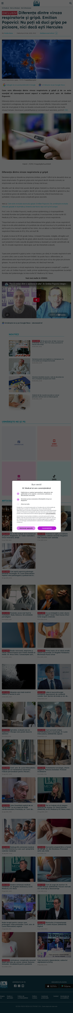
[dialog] (36, 506)
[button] (36, 504)
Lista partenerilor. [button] (51, 513)
